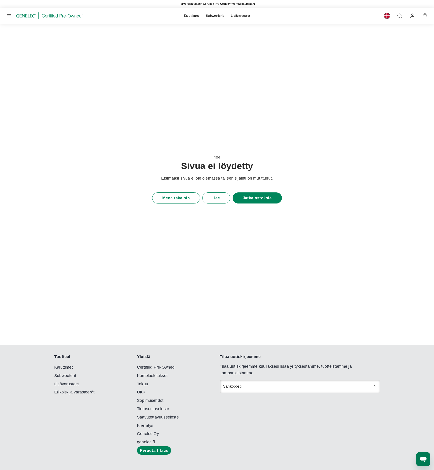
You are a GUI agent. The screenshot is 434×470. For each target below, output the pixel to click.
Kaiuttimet (191, 15)
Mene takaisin (176, 198)
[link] (387, 15)
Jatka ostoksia (257, 198)
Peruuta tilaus (154, 450)
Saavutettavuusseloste (158, 417)
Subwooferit (215, 15)
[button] (9, 15)
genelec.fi (146, 442)
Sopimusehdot (150, 400)
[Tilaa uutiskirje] (375, 386)
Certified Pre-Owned (156, 367)
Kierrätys (145, 425)
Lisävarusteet (240, 15)
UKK (141, 392)
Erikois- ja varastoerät (74, 392)
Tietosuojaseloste (153, 409)
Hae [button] (216, 198)
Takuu (142, 384)
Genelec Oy (148, 433)
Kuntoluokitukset (152, 375)
